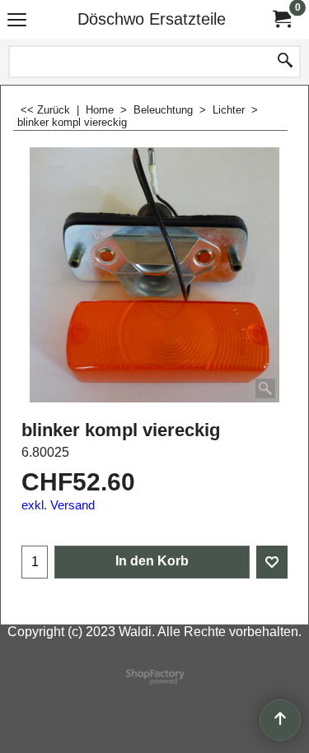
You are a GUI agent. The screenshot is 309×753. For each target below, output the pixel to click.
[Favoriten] (272, 562)
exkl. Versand (58, 505)
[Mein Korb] (281, 19)
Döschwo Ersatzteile (151, 19)
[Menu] (16, 21)
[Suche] (285, 62)
